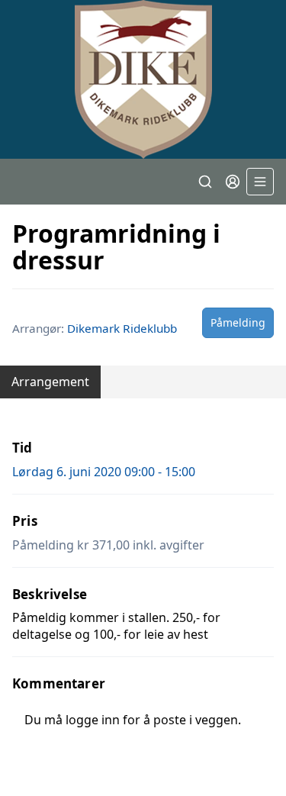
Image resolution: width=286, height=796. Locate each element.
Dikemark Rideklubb (122, 328)
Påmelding (237, 322)
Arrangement (50, 381)
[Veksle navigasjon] (260, 181)
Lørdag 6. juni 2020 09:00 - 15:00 (103, 471)
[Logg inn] (232, 181)
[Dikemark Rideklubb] (143, 79)
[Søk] (205, 181)
